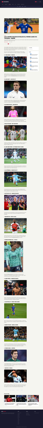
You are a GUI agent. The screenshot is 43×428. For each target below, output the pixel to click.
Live (17, 6)
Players (25, 6)
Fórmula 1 (6, 4)
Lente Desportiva (6, 1)
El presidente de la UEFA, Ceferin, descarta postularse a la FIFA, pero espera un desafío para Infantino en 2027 (34, 66)
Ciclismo (18, 4)
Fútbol (10, 4)
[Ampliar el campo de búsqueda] (40, 2)
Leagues (20, 6)
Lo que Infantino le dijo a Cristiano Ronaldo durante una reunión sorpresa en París (34, 54)
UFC (15, 4)
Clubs (22, 6)
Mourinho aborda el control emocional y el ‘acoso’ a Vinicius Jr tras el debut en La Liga (34, 69)
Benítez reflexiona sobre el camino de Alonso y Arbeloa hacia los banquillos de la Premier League (34, 62)
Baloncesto (22, 4)
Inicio (2, 4)
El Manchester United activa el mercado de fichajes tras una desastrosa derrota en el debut (34, 58)
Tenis (13, 4)
